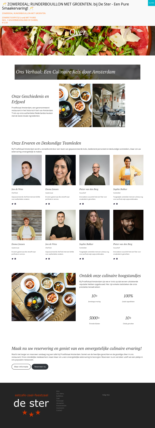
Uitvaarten (60, 403)
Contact (59, 410)
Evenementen (61, 405)
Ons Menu (60, 394)
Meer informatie (21, 366)
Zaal (57, 398)
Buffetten (59, 396)
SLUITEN (151, 3)
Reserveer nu (40, 366)
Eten (58, 391)
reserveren (60, 408)
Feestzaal (59, 401)
